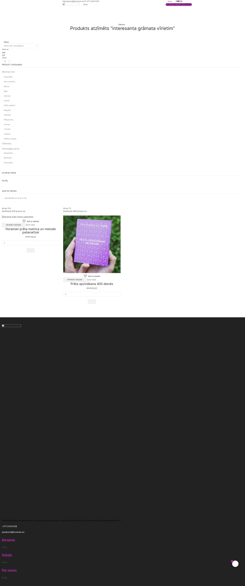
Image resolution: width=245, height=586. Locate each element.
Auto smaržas (9, 81)
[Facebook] (176, 1)
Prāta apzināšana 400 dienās (92, 284)
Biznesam (8, 158)
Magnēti (7, 110)
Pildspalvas (8, 120)
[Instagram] (180, 1)
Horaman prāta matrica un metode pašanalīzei (30, 230)
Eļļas (6, 91)
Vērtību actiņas (10, 139)
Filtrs (5, 181)
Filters (6, 42)
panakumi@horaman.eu (13, 532)
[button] (31, 250)
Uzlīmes (7, 134)
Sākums (121, 24)
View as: (5, 49)
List (3, 55)
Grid (3, 52)
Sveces (7, 124)
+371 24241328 (9, 526)
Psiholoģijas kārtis (10, 149)
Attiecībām (8, 153)
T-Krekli (7, 129)
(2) (16, 198)
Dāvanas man (8, 72)
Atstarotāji (8, 77)
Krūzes (7, 100)
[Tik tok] (181, 1)
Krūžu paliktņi (9, 105)
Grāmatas (6, 143)
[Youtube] (178, 1)
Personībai (8, 163)
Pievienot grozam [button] (13, 225)
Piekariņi (7, 115)
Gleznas (7, 96)
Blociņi (6, 86)
